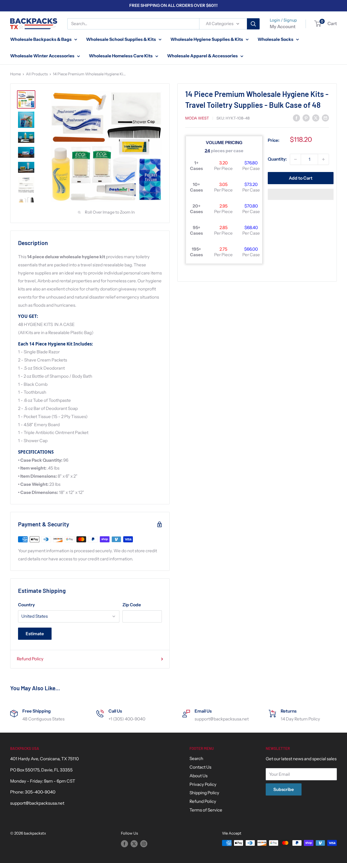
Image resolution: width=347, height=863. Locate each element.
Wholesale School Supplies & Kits (121, 39)
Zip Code (131, 604)
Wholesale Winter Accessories (42, 55)
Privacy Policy (203, 784)
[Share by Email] (325, 118)
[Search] (253, 23)
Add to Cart (300, 178)
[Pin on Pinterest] (306, 118)
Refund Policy (30, 658)
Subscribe (283, 789)
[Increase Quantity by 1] (323, 159)
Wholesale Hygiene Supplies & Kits (206, 39)
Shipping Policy (204, 792)
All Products (37, 74)
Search (196, 758)
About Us (199, 775)
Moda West (197, 118)
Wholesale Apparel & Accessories (202, 55)
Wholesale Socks (275, 39)
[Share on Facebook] (296, 118)
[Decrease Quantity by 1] (295, 159)
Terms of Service (206, 810)
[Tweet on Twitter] (315, 118)
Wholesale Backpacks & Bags (41, 39)
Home (15, 74)
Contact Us (200, 767)
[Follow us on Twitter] (134, 843)
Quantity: (277, 159)
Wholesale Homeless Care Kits (121, 55)
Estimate (35, 633)
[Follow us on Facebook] (124, 843)
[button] (301, 194)
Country (26, 604)
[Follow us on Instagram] (143, 843)
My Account (282, 26)
